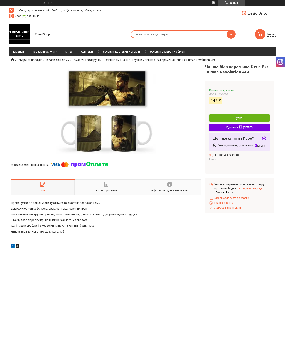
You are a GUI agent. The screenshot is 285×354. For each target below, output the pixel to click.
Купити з (232, 127)
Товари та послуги (29, 60)
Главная (18, 51)
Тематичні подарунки (86, 60)
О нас (68, 51)
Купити (239, 118)
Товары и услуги (43, 51)
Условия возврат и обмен (167, 51)
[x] (17, 246)
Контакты (87, 51)
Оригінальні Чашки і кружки (123, 60)
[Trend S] (19, 33)
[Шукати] (231, 34)
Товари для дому (57, 60)
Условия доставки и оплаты (122, 51)
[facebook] (13, 246)
